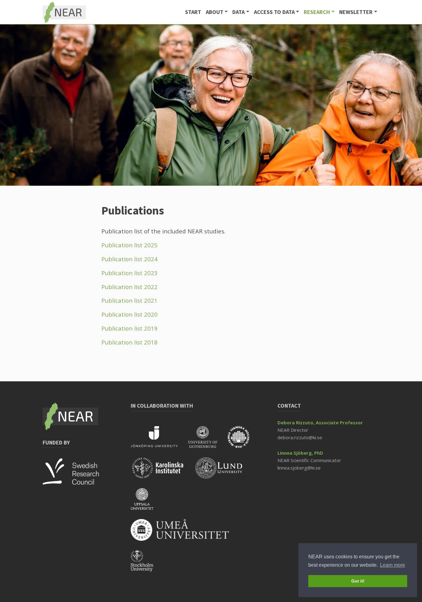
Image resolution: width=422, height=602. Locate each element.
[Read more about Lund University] (223, 472)
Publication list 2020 (129, 314)
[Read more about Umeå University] (184, 534)
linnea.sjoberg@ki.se (299, 468)
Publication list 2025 (129, 245)
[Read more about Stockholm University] (146, 565)
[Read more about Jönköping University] (159, 441)
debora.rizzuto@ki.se (299, 437)
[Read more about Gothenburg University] (208, 441)
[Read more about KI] (163, 472)
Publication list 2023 (129, 273)
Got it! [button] (358, 580)
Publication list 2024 (129, 259)
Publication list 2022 (129, 287)
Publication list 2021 (129, 300)
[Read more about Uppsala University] (147, 503)
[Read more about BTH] (243, 441)
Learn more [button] (392, 565)
